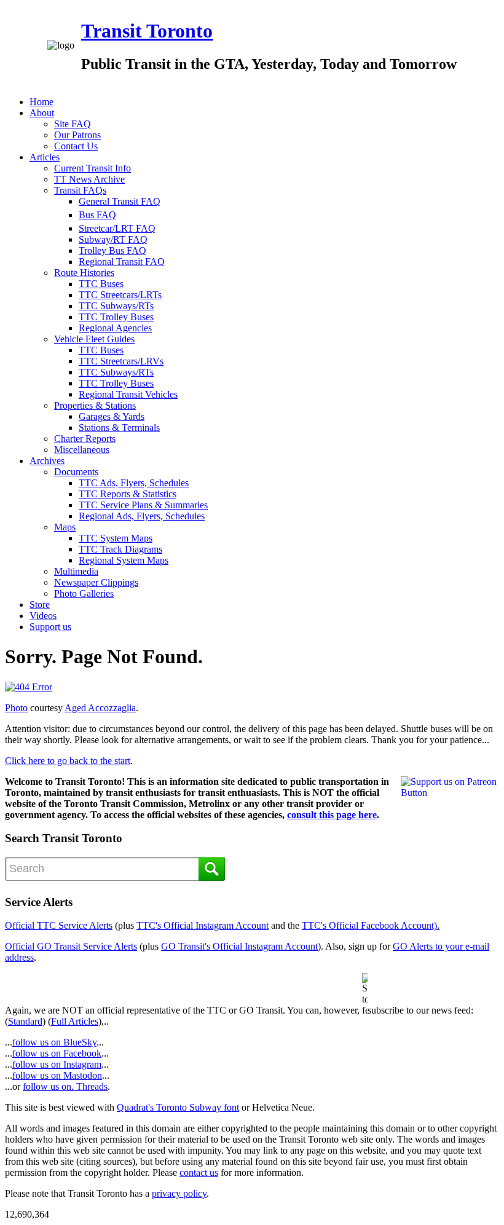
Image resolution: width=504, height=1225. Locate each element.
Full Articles (74, 1021)
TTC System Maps (115, 538)
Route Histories (84, 272)
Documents (76, 472)
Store (40, 604)
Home (41, 102)
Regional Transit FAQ (122, 261)
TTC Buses (101, 283)
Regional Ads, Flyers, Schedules (142, 516)
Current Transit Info (92, 168)
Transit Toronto (147, 31)
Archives (47, 460)
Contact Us (76, 146)
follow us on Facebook (56, 1053)
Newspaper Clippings (96, 582)
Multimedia (76, 571)
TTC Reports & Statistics (127, 494)
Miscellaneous (81, 449)
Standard (25, 1021)
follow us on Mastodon (57, 1075)
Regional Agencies (115, 328)
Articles (45, 157)
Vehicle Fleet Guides (94, 339)
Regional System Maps (123, 560)
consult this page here (332, 814)
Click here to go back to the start (67, 760)
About (42, 113)
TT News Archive (89, 179)
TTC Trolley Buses (116, 317)
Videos (43, 615)
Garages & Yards (111, 416)
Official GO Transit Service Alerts (71, 946)
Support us (50, 626)
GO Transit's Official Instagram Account (239, 946)
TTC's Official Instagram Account (202, 925)
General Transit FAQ (119, 201)
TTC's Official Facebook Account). (370, 925)
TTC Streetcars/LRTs (120, 295)
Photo (16, 708)
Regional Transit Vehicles (128, 394)
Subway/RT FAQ (113, 239)
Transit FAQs (80, 190)
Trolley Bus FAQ (112, 250)
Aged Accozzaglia (100, 708)
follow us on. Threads (65, 1086)
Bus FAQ (97, 215)
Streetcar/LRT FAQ (117, 228)
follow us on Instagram (56, 1064)
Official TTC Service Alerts (58, 925)
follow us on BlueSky (54, 1042)
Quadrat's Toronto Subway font (178, 1107)
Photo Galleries (84, 593)
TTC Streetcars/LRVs (121, 361)
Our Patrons (77, 135)
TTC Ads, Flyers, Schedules (134, 483)
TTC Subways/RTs (116, 306)
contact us (198, 1172)
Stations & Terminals (119, 427)
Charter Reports (85, 438)
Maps (65, 527)
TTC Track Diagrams (120, 549)
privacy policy (179, 1193)
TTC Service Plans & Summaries (143, 505)
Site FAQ (72, 124)
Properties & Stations (95, 405)
